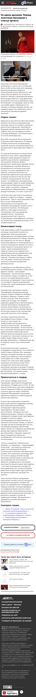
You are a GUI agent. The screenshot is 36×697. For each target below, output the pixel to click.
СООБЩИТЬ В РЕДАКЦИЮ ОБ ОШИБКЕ (17, 621)
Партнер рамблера (19, 687)
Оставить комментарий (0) (18, 535)
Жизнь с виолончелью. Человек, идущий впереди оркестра (19, 566)
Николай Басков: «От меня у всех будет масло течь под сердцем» (19, 573)
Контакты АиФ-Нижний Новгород (16, 618)
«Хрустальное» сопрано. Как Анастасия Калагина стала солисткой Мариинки (21, 561)
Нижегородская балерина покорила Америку (15, 518)
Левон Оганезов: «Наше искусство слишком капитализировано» (18, 510)
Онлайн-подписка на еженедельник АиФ (11, 611)
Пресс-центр (7, 605)
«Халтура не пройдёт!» (16, 579)
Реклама (17, 605)
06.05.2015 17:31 (6, 8)
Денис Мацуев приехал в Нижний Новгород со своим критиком (19, 586)
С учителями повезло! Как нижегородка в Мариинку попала (17, 514)
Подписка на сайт (10, 615)
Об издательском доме (12, 602)
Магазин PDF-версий (10, 607)
